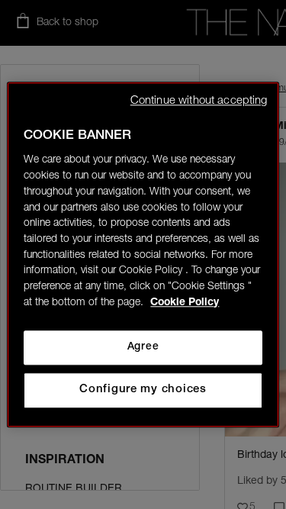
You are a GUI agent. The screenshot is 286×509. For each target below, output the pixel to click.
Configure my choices (143, 389)
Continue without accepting (199, 101)
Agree (143, 347)
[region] (142, 254)
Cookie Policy (184, 303)
